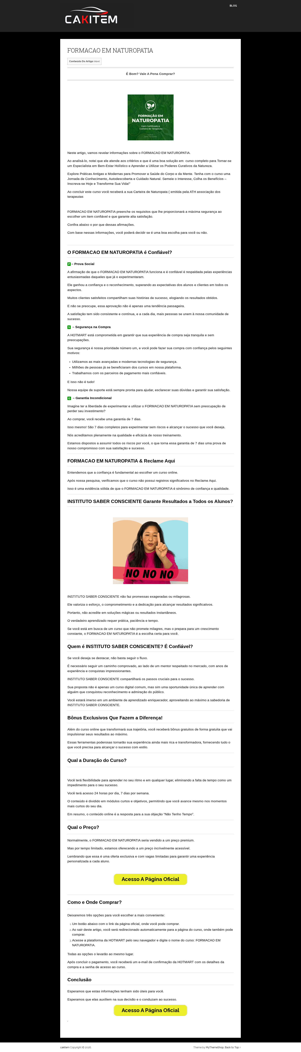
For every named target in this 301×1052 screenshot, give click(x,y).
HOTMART (78, 335)
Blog (233, 5)
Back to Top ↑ (233, 1047)
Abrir (96, 61)
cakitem (64, 1047)
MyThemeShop (215, 1047)
